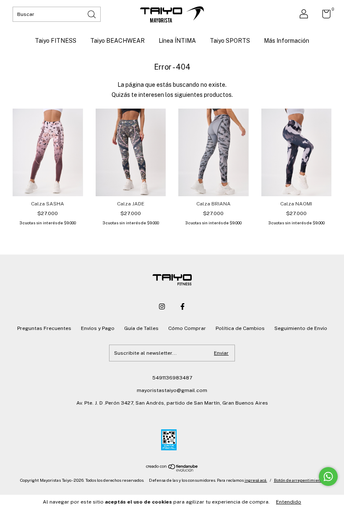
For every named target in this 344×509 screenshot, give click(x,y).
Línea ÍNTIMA (177, 40)
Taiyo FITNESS (55, 40)
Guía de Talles (141, 328)
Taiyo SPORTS (230, 40)
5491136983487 (172, 378)
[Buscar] (92, 14)
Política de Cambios (240, 328)
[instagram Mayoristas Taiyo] (162, 306)
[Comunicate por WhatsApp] (328, 476)
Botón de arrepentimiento (299, 480)
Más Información (286, 40)
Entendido (288, 502)
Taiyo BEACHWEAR (117, 40)
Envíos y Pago (98, 328)
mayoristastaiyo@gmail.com (172, 390)
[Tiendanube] (172, 469)
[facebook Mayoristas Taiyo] (182, 306)
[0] (323, 16)
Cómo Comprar (187, 328)
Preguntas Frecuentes (44, 328)
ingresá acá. (256, 480)
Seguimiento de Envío (300, 328)
